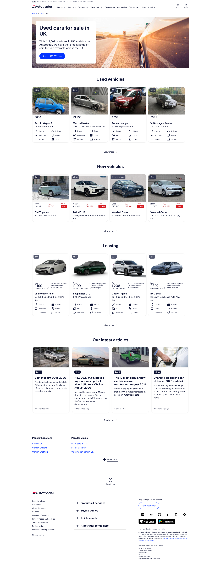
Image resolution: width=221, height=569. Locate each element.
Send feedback (149, 505)
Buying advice (89, 510)
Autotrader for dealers (95, 525)
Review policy (38, 526)
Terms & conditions (40, 522)
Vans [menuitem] (39, 1)
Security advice (38, 501)
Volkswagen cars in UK (82, 452)
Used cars (61, 7)
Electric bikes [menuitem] (88, 1)
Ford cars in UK (78, 447)
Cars (42, 13)
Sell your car (83, 7)
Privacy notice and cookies (43, 519)
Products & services (93, 503)
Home (34, 13)
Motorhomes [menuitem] (52, 1)
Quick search (89, 518)
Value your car (97, 7)
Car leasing (122, 7)
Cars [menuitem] (34, 1)
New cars (72, 7)
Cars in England (39, 447)
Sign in (186, 8)
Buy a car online (148, 7)
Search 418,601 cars (52, 56)
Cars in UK (37, 443)
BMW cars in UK (79, 443)
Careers (35, 512)
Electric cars (134, 7)
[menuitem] (61, 7)
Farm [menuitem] (75, 1)
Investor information (40, 515)
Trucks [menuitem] (69, 1)
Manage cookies (38, 535)
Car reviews (110, 7)
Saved (178, 8)
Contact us (36, 504)
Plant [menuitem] (80, 1)
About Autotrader (39, 508)
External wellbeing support (43, 529)
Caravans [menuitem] (61, 1)
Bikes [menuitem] (44, 1)
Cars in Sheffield (40, 452)
